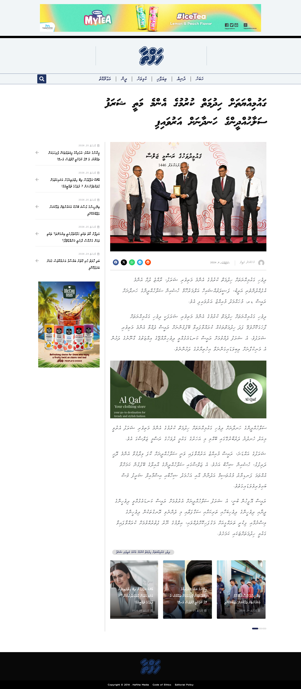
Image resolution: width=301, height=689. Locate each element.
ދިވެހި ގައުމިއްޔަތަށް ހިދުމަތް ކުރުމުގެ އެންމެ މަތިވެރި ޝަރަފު (143, 552)
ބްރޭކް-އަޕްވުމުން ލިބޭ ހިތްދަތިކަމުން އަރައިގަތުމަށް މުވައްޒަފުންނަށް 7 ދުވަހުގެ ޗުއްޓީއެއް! (136, 596)
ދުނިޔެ (181, 78)
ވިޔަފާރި (162, 78)
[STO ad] (69, 324)
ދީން (124, 78)
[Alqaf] (188, 389)
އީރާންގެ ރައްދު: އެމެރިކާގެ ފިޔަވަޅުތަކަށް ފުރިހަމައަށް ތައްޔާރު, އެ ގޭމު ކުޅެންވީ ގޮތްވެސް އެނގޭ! (188, 596)
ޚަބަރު (199, 78)
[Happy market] (150, 17)
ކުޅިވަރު (142, 78)
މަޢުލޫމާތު (105, 78)
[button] (41, 78)
